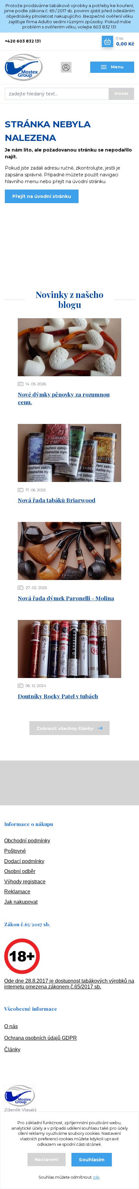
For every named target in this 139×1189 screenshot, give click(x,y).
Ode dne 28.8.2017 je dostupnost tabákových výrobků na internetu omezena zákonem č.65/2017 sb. (69, 983)
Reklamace (17, 891)
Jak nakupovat (20, 902)
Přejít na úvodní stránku (41, 196)
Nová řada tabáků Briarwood (56, 500)
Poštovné (15, 851)
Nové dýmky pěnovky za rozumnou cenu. (64, 398)
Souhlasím (91, 1160)
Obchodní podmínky (27, 840)
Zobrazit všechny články (65, 728)
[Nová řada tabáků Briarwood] (69, 453)
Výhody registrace (25, 881)
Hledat (121, 93)
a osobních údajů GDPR (49, 1038)
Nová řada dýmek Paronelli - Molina (66, 598)
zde (96, 1177)
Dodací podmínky (24, 861)
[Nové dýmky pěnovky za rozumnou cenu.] (69, 347)
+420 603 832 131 (23, 41)
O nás (11, 1026)
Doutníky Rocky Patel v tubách (58, 696)
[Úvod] (27, 67)
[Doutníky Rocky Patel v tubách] (69, 649)
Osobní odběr (19, 871)
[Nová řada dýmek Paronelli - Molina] (69, 551)
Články (12, 1049)
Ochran (12, 1038)
